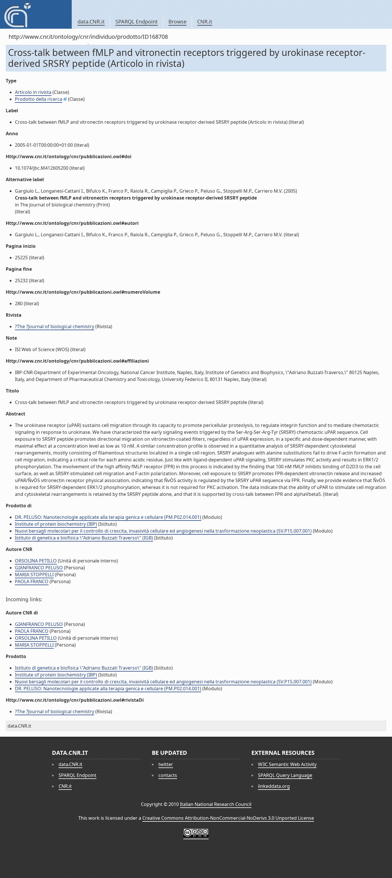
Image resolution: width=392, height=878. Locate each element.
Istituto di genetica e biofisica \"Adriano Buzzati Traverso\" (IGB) (84, 538)
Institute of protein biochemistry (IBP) (56, 524)
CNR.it (204, 21)
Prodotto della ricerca (38, 99)
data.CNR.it (91, 21)
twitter (165, 764)
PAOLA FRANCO (31, 581)
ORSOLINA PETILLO (36, 561)
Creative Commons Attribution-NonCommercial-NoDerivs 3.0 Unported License (228, 818)
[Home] (35, 14)
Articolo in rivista (33, 92)
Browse (177, 21)
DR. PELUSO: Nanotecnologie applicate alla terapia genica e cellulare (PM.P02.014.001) (108, 517)
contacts (167, 775)
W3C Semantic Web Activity (287, 764)
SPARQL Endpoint (136, 21)
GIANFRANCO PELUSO (39, 567)
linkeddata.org (274, 786)
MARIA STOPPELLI (34, 574)
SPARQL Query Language (285, 775)
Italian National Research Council (215, 804)
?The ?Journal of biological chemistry (54, 326)
